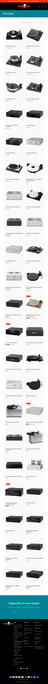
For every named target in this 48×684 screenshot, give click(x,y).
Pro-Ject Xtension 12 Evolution (33, 46)
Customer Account (28, 646)
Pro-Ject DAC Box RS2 (10, 152)
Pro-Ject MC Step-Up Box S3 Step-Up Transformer (13, 449)
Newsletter (26, 643)
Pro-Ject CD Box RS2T (31, 125)
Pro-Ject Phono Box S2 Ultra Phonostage (12, 559)
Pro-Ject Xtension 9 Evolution (32, 98)
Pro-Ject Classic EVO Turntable (12, 179)
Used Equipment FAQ (28, 633)
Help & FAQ (26, 637)
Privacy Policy (38, 634)
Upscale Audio (26, 679)
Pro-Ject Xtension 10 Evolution (33, 72)
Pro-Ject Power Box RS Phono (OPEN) (34, 422)
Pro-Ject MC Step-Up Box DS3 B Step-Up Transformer (14, 234)
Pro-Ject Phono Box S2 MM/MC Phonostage (12, 586)
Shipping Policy (38, 625)
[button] (2, 6)
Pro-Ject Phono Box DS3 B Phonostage (14, 395)
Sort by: (24, 22)
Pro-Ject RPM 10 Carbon (11, 72)
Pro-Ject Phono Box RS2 (31, 152)
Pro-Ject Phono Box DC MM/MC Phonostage (33, 586)
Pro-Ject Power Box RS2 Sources (13, 206)
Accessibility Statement (37, 638)
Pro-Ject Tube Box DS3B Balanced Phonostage (13, 288)
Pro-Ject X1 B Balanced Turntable (33, 206)
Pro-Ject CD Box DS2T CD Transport (13, 369)
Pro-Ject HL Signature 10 (11, 46)
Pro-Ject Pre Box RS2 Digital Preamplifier (12, 126)
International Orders (37, 642)
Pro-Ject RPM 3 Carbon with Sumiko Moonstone (34, 288)
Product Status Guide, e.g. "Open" (28, 629)
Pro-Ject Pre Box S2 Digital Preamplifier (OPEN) (11, 503)
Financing (26, 625)
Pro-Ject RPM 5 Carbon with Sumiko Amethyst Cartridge (34, 180)
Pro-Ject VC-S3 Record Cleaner (12, 422)
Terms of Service (39, 631)
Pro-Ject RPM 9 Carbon (11, 98)
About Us (26, 640)
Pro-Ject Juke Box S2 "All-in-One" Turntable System (33, 316)
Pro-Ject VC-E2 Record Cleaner (33, 448)
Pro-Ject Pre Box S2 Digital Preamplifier (32, 531)
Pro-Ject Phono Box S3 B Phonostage (14, 476)
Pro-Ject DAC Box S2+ (30, 502)
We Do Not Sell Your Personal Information (39, 647)
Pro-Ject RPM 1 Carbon (31, 395)
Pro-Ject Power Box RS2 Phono (32, 233)
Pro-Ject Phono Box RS (11, 260)
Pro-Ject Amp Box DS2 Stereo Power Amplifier (13, 316)
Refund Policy (38, 628)
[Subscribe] (34, 611)
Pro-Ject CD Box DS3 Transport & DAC (34, 342)
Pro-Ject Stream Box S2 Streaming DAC (34, 558)
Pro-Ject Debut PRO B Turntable (33, 260)
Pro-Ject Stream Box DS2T (11, 342)
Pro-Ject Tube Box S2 (30, 476)
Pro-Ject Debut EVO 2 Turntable (33, 369)
